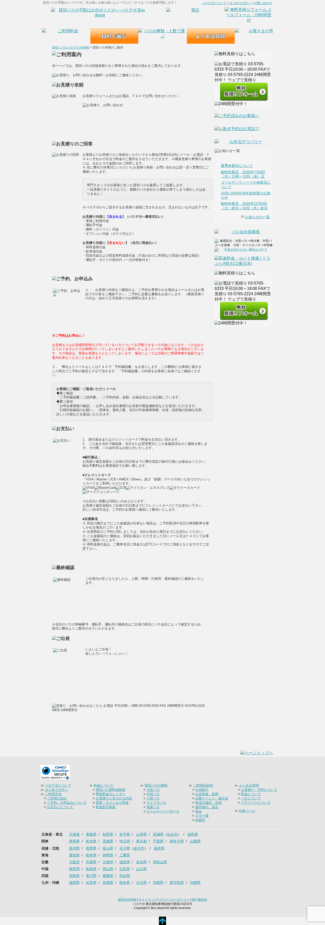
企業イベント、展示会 (211, 798)
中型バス (153, 794)
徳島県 (74, 876)
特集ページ (247, 811)
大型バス (153, 790)
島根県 (91, 869)
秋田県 (108, 834)
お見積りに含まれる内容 (114, 798)
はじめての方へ (240, 3)
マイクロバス (156, 803)
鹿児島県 (177, 883)
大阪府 (74, 862)
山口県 (141, 869)
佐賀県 (91, 883)
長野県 (91, 848)
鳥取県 (74, 869)
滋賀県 (124, 862)
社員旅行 (201, 790)
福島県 (192, 834)
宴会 (198, 811)
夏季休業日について (237, 166)
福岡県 (74, 883)
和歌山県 (160, 862)
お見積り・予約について (259, 790)
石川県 (124, 848)
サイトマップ (148, 899)
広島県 (124, 869)
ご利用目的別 (203, 785)
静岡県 (108, 855)
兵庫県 (91, 862)
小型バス (153, 798)
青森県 (91, 834)
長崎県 (108, 883)
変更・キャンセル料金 (112, 803)
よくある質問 (249, 785)
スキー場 (201, 816)
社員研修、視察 (206, 794)
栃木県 (91, 841)
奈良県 (141, 862)
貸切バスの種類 (156, 785)
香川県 (91, 876)
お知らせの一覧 (257, 217)
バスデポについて (214, 3)
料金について (103, 785)
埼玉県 (124, 841)
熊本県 (124, 883)
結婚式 (200, 820)
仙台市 (172, 834)
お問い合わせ (263, 3)
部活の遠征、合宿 (208, 803)
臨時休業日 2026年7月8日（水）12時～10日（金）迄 (243, 174)
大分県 (141, 883)
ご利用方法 (53, 794)
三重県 (124, 855)
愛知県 (74, 855)
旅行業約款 (199, 899)
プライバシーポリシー (174, 899)
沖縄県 (195, 883)
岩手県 (124, 834)
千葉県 (158, 841)
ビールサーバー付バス (163, 811)
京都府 (108, 862)
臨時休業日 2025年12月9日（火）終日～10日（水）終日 (244, 205)
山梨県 (195, 841)
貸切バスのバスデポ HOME (70, 47)
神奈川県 (177, 841)
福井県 (159, 848)
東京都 (141, 841)
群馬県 (74, 841)
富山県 (108, 848)
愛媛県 (108, 876)
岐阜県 (91, 855)
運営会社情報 (127, 899)
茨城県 (108, 841)
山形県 (141, 834)
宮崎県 (158, 883)
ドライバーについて (256, 803)
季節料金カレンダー (110, 794)
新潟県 (74, 848)
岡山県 (108, 869)
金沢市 (139, 848)
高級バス (153, 807)
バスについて (251, 798)
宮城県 (158, 834)
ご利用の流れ (57, 798)
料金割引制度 (106, 807)
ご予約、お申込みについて (67, 803)
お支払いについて (60, 807)
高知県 (124, 876)
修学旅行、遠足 (206, 807)
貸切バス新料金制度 (110, 790)
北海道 (74, 834)
